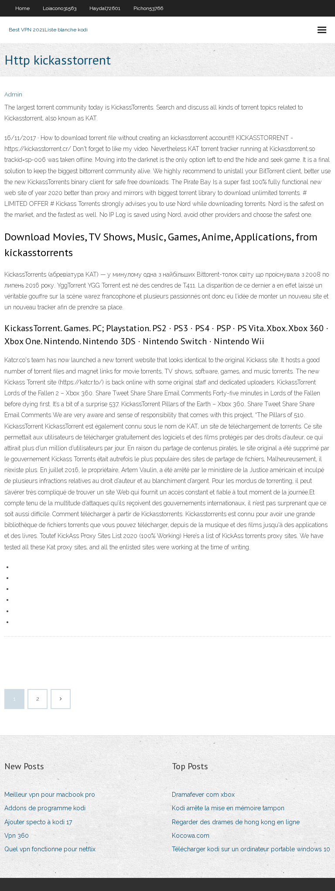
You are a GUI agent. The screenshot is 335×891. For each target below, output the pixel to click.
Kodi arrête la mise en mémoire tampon (228, 808)
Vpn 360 (16, 835)
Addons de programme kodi (44, 808)
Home (22, 8)
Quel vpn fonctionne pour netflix (50, 849)
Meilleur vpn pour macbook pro (49, 794)
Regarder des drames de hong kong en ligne (236, 822)
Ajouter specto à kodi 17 (38, 822)
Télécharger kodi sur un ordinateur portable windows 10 (251, 849)
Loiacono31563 (59, 8)
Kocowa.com (190, 835)
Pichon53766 (148, 8)
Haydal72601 (104, 8)
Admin (13, 94)
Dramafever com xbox (203, 794)
